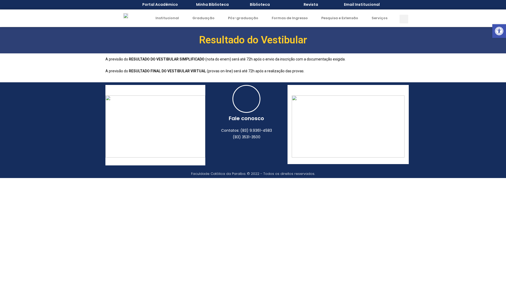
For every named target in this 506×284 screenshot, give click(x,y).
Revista (311, 4)
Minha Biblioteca (212, 4)
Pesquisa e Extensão (339, 18)
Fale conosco (246, 118)
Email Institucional (362, 4)
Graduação (203, 18)
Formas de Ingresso (290, 18)
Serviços (379, 18)
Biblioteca (260, 4)
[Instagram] (253, 152)
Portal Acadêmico (160, 4)
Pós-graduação (243, 18)
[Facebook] (239, 152)
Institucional (167, 18)
